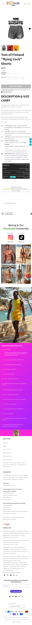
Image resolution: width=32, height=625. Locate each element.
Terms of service (16, 619)
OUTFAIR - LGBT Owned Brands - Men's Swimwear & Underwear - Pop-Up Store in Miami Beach (14, 464)
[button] (3, 3)
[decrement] (9, 78)
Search (5, 446)
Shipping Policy (7, 456)
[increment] (23, 78)
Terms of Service (7, 459)
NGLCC (16, 537)
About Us (5, 442)
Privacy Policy (7, 449)
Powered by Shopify (16, 617)
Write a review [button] (16, 190)
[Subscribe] (27, 586)
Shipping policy (25, 619)
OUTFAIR (9, 617)
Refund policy (25, 617)
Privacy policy (8, 619)
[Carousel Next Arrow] (30, 29)
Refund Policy (7, 453)
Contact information (16, 621)
